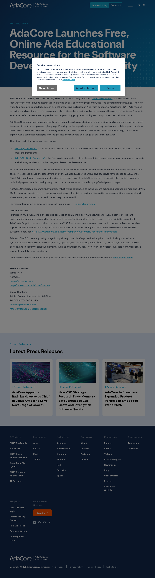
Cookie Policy (69, 80)
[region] (78, 77)
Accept (110, 88)
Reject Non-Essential (86, 88)
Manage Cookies (46, 88)
